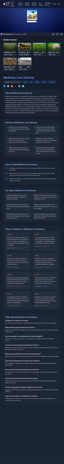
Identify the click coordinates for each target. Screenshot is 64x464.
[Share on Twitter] (8, 86)
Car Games (41, 4)
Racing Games (20, 4)
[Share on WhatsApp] (23, 86)
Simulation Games (48, 4)
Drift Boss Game (12, 4)
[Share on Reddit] (12, 86)
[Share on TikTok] (16, 86)
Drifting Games (34, 4)
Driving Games (27, 4)
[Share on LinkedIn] (19, 86)
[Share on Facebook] (4, 86)
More (54, 4)
